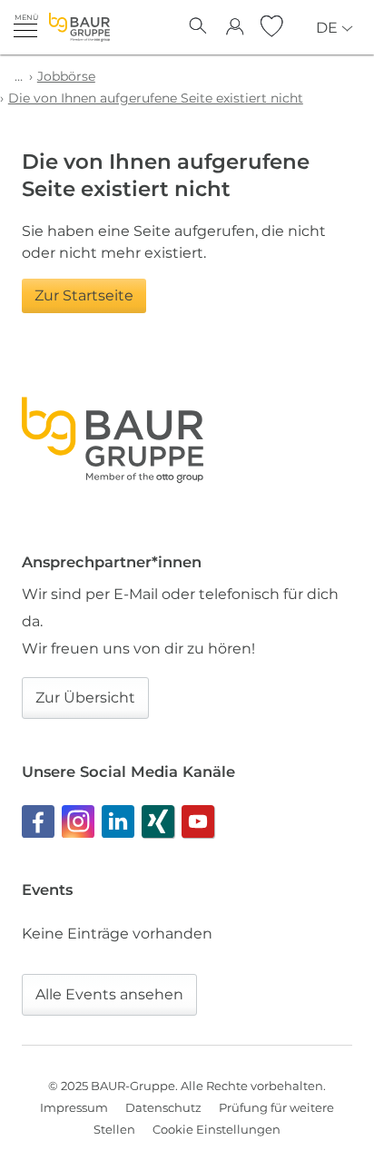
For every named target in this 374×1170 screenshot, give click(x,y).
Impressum (74, 1107)
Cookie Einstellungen (216, 1129)
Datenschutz (163, 1107)
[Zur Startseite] (79, 27)
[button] (25, 25)
